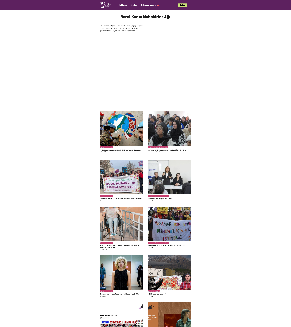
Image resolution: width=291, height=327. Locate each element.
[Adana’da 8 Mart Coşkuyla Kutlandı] (169, 161)
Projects (150, 147)
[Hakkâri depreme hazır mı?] (169, 256)
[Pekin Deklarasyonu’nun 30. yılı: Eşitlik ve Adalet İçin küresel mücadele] (121, 112)
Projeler (154, 147)
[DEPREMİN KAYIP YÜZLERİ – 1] (121, 303)
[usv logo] (105, 2)
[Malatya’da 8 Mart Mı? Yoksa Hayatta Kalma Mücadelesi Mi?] (121, 161)
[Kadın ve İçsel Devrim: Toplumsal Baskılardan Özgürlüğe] (121, 256)
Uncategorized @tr (152, 196)
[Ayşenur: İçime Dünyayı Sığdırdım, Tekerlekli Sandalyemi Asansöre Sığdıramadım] (121, 208)
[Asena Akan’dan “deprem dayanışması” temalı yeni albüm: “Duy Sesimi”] (169, 303)
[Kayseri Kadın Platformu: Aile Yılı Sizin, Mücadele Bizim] (169, 208)
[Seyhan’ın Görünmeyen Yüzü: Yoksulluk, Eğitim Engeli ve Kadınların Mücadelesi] (169, 112)
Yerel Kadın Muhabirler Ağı (106, 147)
